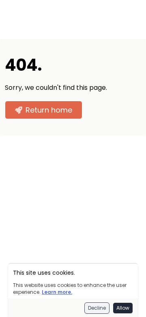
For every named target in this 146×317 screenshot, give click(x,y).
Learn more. (57, 292)
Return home (49, 110)
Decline (97, 307)
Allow (122, 307)
